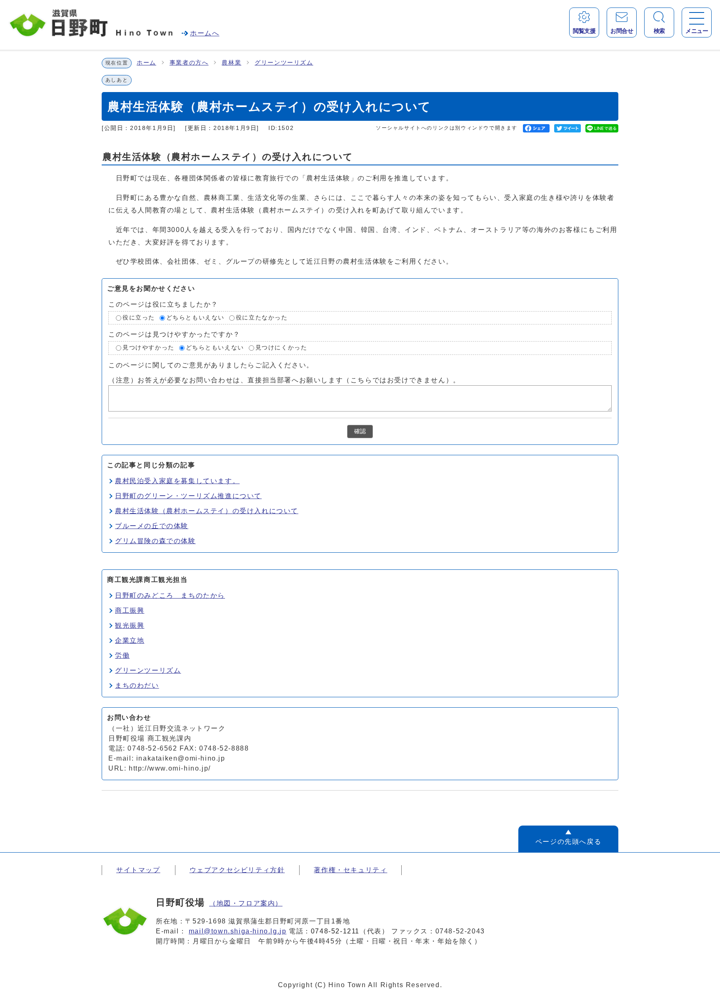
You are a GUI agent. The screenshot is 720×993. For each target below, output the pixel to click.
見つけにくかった (281, 348)
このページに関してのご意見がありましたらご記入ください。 (211, 365)
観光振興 (129, 625)
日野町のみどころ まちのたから (170, 595)
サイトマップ (138, 869)
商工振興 (129, 610)
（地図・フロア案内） (245, 903)
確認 (360, 431)
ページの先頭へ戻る (568, 841)
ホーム (146, 63)
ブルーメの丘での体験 (151, 525)
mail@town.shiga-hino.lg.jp (238, 931)
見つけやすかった (148, 348)
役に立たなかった (262, 317)
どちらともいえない (195, 317)
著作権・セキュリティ (350, 869)
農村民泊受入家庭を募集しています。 (177, 480)
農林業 (231, 63)
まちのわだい (137, 685)
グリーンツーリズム (284, 63)
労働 (122, 655)
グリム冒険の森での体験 (155, 540)
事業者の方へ (189, 63)
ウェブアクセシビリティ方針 (237, 869)
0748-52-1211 (335, 931)
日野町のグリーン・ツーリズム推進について (188, 495)
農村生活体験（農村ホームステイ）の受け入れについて (206, 510)
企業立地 (129, 640)
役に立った (138, 317)
